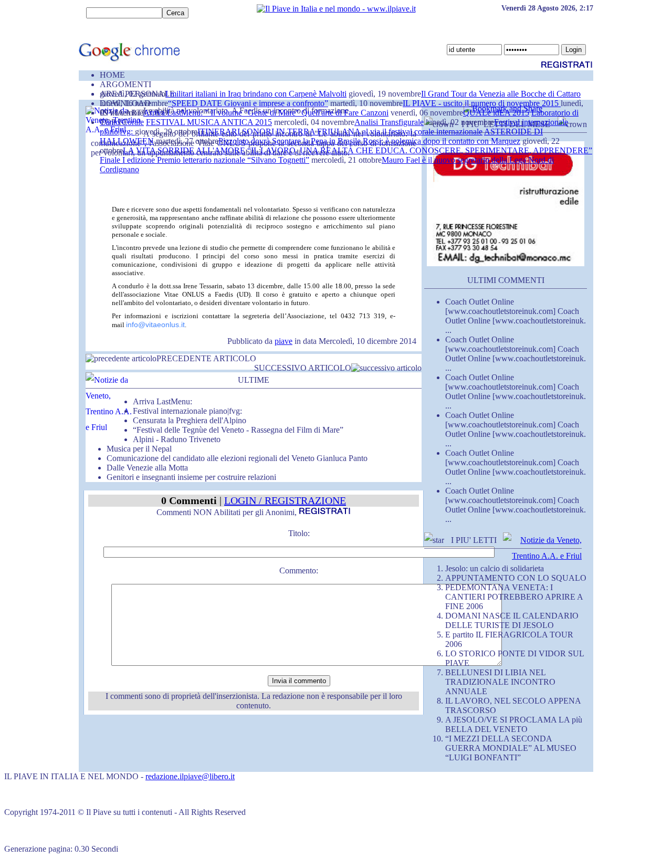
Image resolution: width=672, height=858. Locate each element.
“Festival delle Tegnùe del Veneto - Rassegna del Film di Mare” (238, 429)
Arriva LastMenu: (174, 112)
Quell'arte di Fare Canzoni (344, 112)
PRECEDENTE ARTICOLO (206, 358)
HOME (112, 74)
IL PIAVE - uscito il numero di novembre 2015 (482, 103)
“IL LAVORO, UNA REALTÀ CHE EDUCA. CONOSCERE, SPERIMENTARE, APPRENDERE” (419, 150)
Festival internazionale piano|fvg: (187, 410)
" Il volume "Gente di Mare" (253, 112)
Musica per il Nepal (139, 448)
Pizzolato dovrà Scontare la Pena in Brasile (290, 141)
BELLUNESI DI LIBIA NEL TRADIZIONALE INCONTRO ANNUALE (500, 682)
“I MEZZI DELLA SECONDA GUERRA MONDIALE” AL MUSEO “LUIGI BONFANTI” (510, 748)
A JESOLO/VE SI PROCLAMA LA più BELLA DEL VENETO (513, 724)
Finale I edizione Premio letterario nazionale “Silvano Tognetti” (204, 159)
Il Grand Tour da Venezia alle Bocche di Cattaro (501, 93)
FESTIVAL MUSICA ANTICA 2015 (209, 122)
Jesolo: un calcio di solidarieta (494, 568)
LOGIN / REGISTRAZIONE (285, 500)
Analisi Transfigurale (389, 122)
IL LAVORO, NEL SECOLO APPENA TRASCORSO (513, 705)
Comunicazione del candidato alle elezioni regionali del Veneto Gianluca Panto (237, 458)
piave (283, 341)
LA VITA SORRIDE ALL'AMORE (184, 150)
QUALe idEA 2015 (496, 112)
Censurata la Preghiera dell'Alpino (189, 420)
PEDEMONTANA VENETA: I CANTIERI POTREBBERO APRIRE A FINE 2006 (514, 597)
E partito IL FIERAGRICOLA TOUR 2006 (509, 639)
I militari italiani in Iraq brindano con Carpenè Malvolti (255, 93)
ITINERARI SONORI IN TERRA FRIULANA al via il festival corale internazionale (339, 131)
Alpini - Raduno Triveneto (176, 439)
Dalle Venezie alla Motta (147, 467)
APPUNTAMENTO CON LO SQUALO (515, 577)
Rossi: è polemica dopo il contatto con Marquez (441, 141)
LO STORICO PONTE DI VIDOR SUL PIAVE (514, 658)
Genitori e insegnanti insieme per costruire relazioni (191, 477)
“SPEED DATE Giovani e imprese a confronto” (248, 103)
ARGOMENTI (125, 84)
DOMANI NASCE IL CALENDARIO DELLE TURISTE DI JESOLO (512, 620)
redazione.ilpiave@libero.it (190, 776)
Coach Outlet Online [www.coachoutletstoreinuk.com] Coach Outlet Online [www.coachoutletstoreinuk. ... (515, 315)
